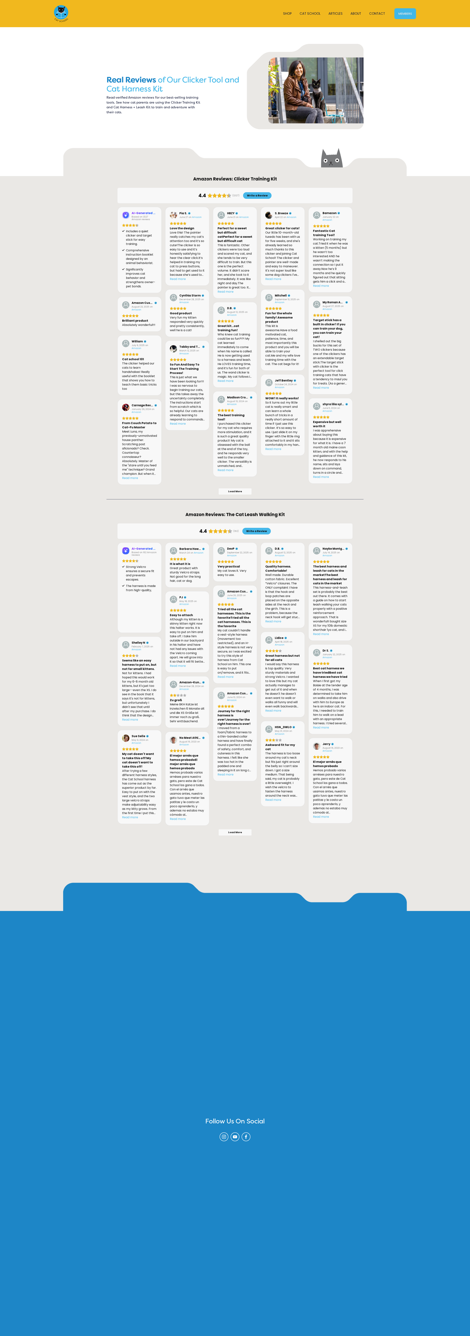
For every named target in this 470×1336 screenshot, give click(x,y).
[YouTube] (235, 1136)
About (355, 13)
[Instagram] (224, 1136)
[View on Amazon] (173, 215)
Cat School (310, 13)
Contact (377, 13)
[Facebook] (246, 1136)
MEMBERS (405, 14)
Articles (335, 13)
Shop (287, 13)
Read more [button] (178, 279)
